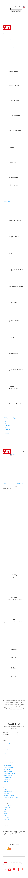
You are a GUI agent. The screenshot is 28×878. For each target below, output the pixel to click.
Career (6, 49)
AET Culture (6, 747)
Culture (6, 43)
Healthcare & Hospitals (9, 795)
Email (4, 732)
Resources (7, 428)
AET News (6, 817)
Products (6, 52)
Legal (5, 811)
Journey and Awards (10, 45)
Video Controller (7, 779)
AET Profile (7, 41)
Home (5, 35)
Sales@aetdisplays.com (8, 840)
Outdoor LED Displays (9, 767)
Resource (6, 420)
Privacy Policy (7, 805)
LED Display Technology (10, 418)
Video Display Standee (9, 773)
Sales (5, 809)
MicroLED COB (7, 769)
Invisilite (6, 781)
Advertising (6, 793)
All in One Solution (8, 771)
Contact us (6, 757)
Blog (6, 424)
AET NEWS (7, 426)
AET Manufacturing (9, 47)
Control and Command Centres (11, 797)
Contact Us (6, 433)
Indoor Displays (7, 765)
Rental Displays (7, 777)
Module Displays (8, 775)
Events (6, 422)
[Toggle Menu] (3, 33)
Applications (7, 201)
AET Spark (7, 430)
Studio (5, 789)
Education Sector (8, 791)
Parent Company (9, 39)
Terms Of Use (7, 807)
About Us (6, 37)
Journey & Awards (8, 749)
